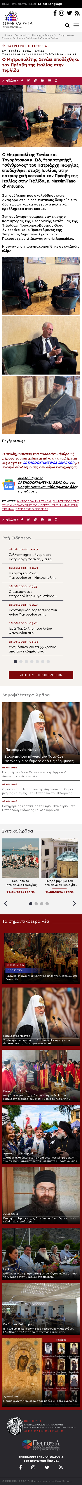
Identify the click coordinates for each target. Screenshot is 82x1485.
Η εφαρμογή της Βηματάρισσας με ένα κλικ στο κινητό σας (40, 1401)
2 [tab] (21, 661)
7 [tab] (48, 661)
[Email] (49, 80)
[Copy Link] (35, 80)
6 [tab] (42, 661)
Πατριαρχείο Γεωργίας (43, 35)
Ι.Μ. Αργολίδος (12, 1269)
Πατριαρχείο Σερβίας (16, 1091)
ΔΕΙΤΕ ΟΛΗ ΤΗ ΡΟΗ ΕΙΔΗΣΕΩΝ (41, 675)
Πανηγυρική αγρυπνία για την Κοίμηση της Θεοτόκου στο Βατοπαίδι (41, 977)
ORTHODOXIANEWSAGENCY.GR (48, 463)
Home (7, 35)
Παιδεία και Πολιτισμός (18, 1324)
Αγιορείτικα (15, 970)
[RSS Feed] (77, 13)
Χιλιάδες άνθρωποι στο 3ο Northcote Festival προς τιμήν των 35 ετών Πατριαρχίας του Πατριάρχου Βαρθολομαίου (40, 1159)
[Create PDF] (56, 80)
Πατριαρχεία (21, 35)
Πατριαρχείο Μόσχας (16, 1035)
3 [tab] (26, 661)
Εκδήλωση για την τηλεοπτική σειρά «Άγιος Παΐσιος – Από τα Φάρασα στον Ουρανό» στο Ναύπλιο (40, 1275)
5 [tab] (37, 661)
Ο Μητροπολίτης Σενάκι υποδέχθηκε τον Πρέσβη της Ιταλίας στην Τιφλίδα (40, 505)
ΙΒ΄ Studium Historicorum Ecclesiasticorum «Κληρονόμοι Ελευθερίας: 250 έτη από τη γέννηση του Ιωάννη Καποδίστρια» (38, 1330)
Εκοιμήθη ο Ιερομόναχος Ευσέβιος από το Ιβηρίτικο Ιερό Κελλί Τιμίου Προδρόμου (39, 1220)
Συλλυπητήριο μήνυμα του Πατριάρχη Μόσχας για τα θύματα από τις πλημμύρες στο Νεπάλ (36, 1042)
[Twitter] (69, 13)
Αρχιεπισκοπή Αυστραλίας (19, 1153)
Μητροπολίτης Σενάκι (34, 501)
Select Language (50, 3)
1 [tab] (15, 661)
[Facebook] (55, 13)
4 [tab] (31, 661)
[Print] (42, 80)
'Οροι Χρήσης (63, 1481)
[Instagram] (61, 13)
